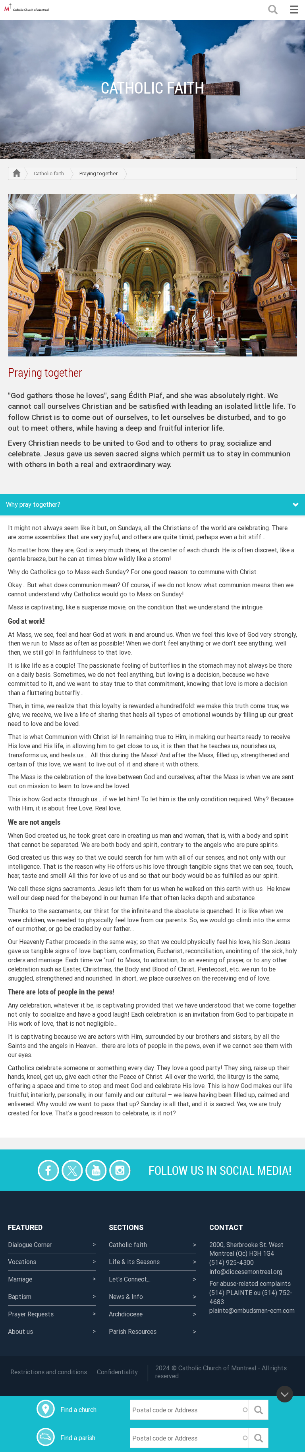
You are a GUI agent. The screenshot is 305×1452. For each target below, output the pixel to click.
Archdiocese (126, 1314)
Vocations (22, 1262)
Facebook (48, 1170)
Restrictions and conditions (48, 1372)
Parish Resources (132, 1331)
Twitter (72, 1170)
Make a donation (24, 1170)
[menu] (294, 10)
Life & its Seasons (134, 1262)
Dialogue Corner (30, 1245)
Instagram (120, 1170)
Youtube (96, 1170)
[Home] (28, 10)
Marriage (20, 1279)
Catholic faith (49, 173)
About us (20, 1331)
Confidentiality (117, 1372)
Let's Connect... (130, 1279)
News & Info (126, 1297)
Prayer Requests (31, 1314)
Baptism (19, 1297)
